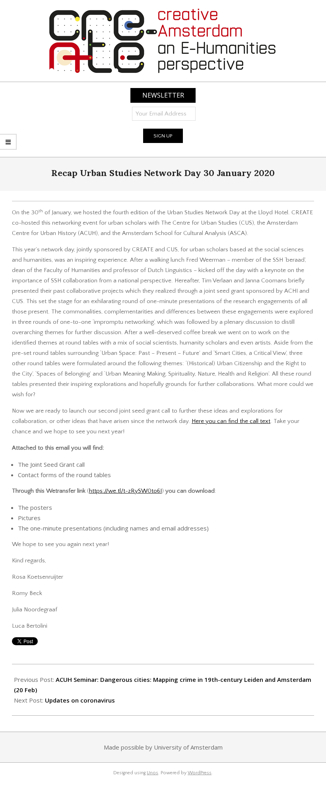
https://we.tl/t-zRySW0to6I (125, 490)
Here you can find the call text (231, 421)
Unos (152, 772)
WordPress (200, 772)
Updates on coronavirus (80, 700)
